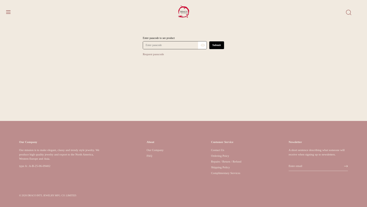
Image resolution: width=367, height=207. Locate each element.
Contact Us (217, 150)
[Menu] (8, 12)
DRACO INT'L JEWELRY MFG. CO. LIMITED (52, 195)
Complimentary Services (225, 173)
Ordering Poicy (220, 155)
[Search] (348, 12)
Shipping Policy (220, 167)
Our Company (155, 150)
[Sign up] (346, 166)
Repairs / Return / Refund (226, 161)
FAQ (149, 155)
